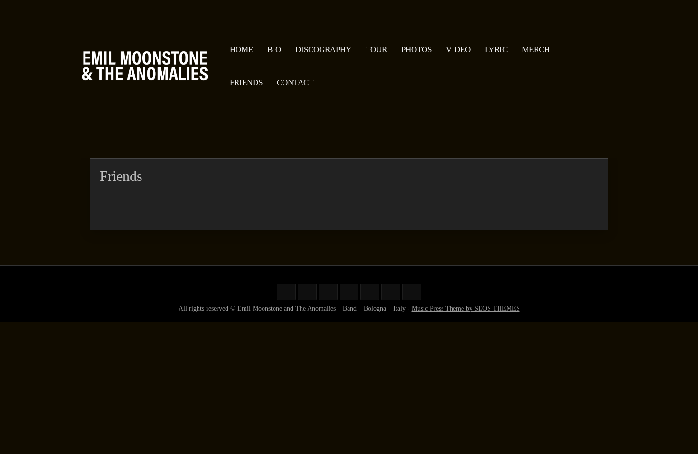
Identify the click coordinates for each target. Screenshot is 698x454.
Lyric (496, 49)
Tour (376, 49)
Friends (246, 82)
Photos (416, 49)
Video (458, 49)
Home (241, 49)
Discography (323, 49)
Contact (295, 82)
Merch (536, 49)
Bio (274, 49)
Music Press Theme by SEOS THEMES (466, 308)
